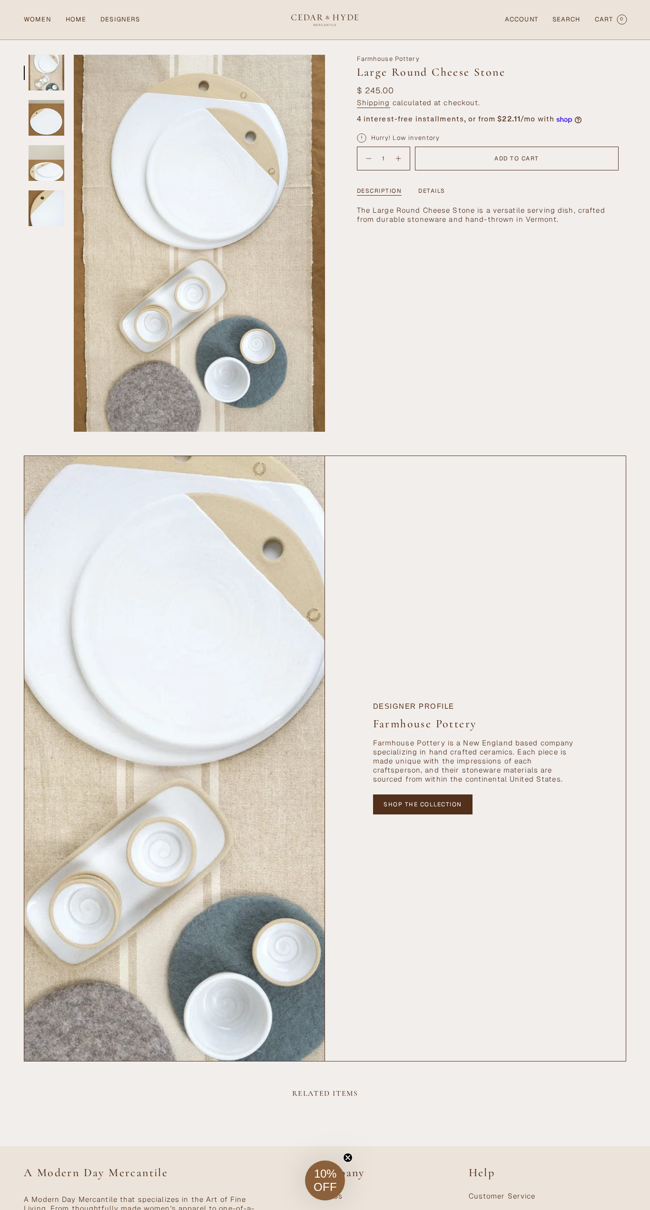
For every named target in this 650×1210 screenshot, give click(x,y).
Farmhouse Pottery (388, 59)
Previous (73, 243)
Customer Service (502, 1195)
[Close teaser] (348, 1157)
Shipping (373, 102)
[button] (38, 19)
